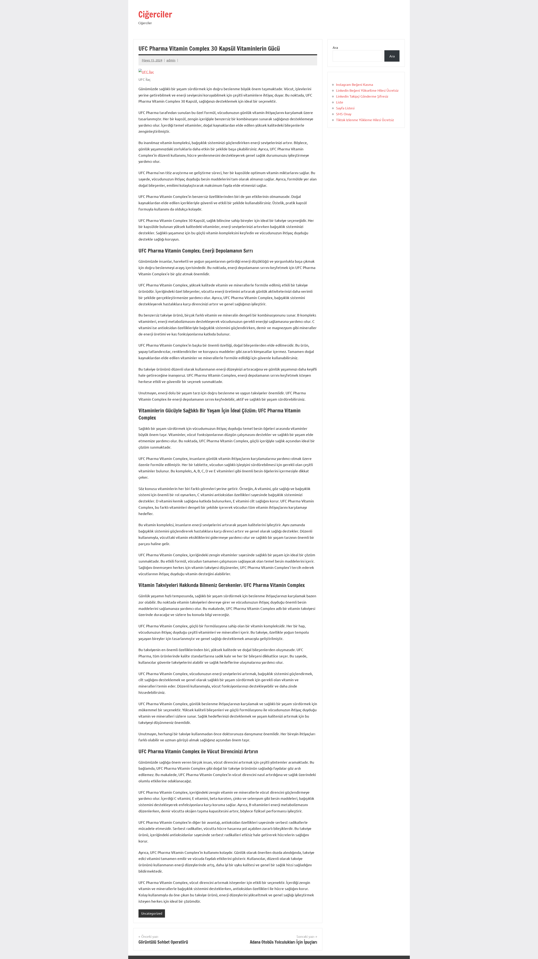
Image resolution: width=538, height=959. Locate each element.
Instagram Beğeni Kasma (354, 84)
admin (170, 60)
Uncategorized (151, 913)
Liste (339, 102)
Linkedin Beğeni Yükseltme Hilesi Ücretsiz (367, 90)
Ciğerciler (155, 14)
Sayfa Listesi (345, 108)
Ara (335, 47)
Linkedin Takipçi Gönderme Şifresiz (362, 96)
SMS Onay (343, 114)
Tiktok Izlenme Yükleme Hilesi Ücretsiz (365, 120)
